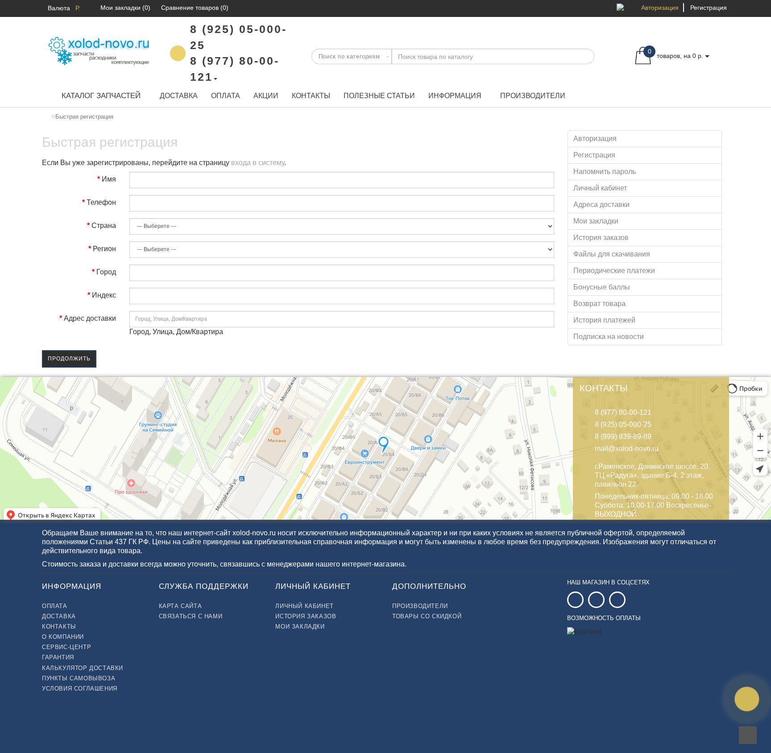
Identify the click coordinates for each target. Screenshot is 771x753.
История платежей (604, 320)
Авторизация (660, 7)
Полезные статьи (379, 95)
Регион (104, 248)
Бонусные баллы (601, 287)
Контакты (311, 95)
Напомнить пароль (604, 171)
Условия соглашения (79, 688)
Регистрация (708, 7)
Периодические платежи (614, 270)
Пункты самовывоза (78, 678)
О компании (63, 636)
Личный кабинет (600, 188)
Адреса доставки (601, 204)
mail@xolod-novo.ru (627, 448)
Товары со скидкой (426, 616)
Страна (103, 225)
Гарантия (58, 657)
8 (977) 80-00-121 (623, 412)
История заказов (601, 237)
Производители (532, 95)
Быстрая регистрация (84, 116)
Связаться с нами (191, 616)
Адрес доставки (90, 318)
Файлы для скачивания (611, 254)
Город (106, 272)
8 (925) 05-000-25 (623, 424)
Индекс (104, 295)
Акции (265, 95)
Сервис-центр (66, 647)
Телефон (101, 202)
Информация (454, 95)
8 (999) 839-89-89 (623, 436)
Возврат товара (599, 303)
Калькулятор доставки (82, 668)
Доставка (179, 95)
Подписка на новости (608, 336)
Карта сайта (180, 606)
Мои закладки (595, 221)
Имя (109, 179)
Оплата (225, 95)
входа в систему (257, 162)
